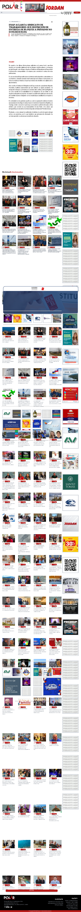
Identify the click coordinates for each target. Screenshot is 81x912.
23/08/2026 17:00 (24, 606)
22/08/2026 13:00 (24, 849)
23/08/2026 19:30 (8, 585)
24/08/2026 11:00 (24, 523)
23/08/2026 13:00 (39, 627)
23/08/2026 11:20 (8, 648)
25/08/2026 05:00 (7, 227)
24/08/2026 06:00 (39, 544)
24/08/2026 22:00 (53, 247)
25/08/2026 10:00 (38, 188)
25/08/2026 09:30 (53, 188)
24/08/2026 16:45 (55, 460)
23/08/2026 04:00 (8, 707)
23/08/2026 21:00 (24, 564)
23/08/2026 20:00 (55, 564)
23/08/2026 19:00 (24, 585)
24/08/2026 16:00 (39, 481)
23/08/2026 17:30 (8, 606)
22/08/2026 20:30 (24, 742)
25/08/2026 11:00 (23, 188)
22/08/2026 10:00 (39, 885)
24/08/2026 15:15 (8, 502)
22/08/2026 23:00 (39, 707)
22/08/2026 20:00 (39, 742)
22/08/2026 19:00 (24, 778)
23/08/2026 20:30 (39, 564)
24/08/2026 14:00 (39, 502)
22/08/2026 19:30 (55, 742)
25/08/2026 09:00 (7, 207)
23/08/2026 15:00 (55, 606)
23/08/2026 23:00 (55, 544)
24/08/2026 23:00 (38, 247)
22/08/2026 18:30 (39, 778)
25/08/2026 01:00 (7, 247)
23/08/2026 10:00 (39, 648)
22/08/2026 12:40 (39, 849)
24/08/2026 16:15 (24, 481)
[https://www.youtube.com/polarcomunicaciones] (21, 10)
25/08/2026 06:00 (53, 207)
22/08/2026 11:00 (24, 885)
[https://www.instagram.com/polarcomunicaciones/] (21, 8)
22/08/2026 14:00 (8, 849)
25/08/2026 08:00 (23, 207)
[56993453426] (21, 3)
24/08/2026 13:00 (55, 502)
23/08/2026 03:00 (24, 707)
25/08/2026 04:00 (23, 227)
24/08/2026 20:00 (39, 439)
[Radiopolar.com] (1, 12)
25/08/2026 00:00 (23, 247)
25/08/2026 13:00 (9, 336)
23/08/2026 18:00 (55, 585)
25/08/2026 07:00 (38, 207)
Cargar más (31, 890)
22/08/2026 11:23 (8, 885)
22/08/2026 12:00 (55, 849)
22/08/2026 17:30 (8, 814)
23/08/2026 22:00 (8, 564)
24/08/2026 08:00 (8, 544)
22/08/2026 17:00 (24, 814)
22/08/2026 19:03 (8, 778)
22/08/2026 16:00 (39, 814)
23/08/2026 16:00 (39, 606)
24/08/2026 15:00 (24, 502)
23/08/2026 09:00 (55, 648)
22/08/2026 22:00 (55, 707)
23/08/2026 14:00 (24, 627)
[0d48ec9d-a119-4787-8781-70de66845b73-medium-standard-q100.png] (10, 9)
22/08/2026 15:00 (55, 814)
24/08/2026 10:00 (39, 523)
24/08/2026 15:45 (55, 481)
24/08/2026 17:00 (39, 460)
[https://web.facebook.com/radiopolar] (21, 4)
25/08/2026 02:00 (53, 227)
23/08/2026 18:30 (39, 585)
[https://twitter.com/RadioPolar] (21, 6)
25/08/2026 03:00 (38, 227)
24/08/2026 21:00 (24, 439)
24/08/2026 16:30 (8, 481)
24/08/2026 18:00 (8, 460)
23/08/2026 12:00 (55, 627)
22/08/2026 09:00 (55, 885)
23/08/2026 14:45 (8, 627)
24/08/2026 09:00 (55, 523)
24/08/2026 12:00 (8, 523)
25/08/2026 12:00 (7, 188)
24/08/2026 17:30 (24, 460)
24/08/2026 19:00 (55, 439)
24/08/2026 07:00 (24, 544)
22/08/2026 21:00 (8, 742)
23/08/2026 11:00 (24, 648)
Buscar (77, 12)
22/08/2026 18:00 (55, 778)
